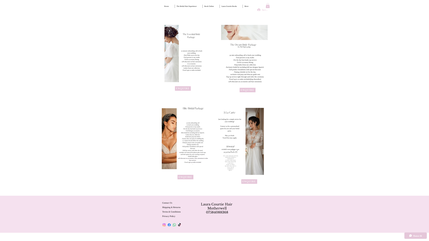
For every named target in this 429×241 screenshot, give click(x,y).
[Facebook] (169, 225)
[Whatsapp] (174, 225)
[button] (268, 5)
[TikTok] (179, 225)
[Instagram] (164, 225)
